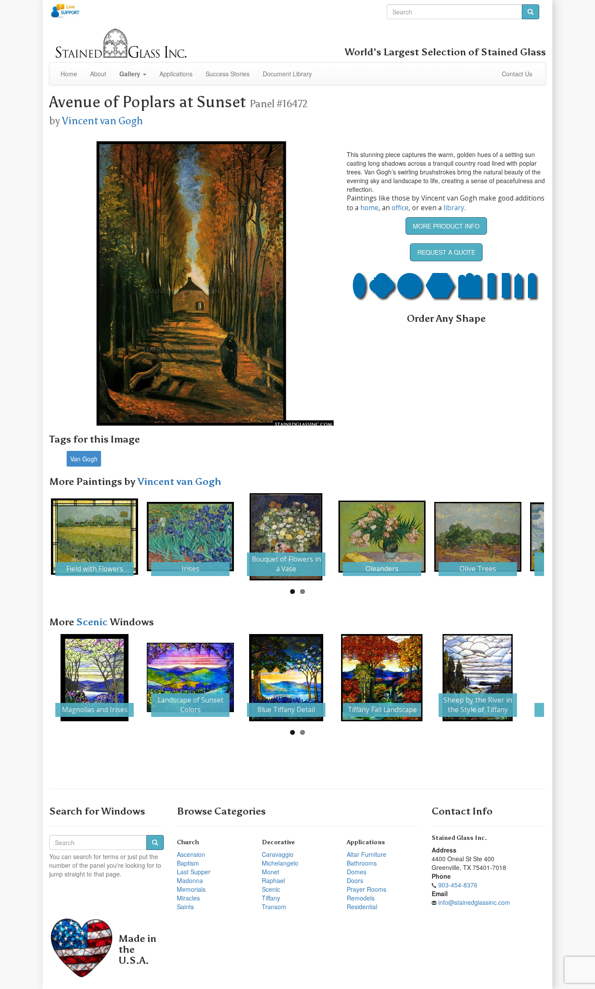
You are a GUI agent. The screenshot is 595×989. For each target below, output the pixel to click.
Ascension (191, 854)
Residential (362, 906)
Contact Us (517, 73)
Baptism (188, 863)
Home (69, 73)
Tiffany (271, 898)
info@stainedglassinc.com (474, 902)
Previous (38, 537)
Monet (270, 871)
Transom (274, 906)
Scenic (93, 622)
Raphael (273, 880)
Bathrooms (362, 863)
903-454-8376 (457, 884)
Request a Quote (446, 252)
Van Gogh (84, 458)
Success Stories (228, 73)
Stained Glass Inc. (459, 838)
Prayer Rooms (366, 889)
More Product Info (446, 226)
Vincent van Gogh (102, 121)
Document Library (287, 73)
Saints (185, 906)
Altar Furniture (366, 854)
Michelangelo (280, 863)
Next (557, 537)
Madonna (190, 880)
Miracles (188, 898)
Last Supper (193, 871)
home (369, 207)
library (453, 207)
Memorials (191, 889)
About (98, 73)
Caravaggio (278, 854)
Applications (176, 73)
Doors (355, 880)
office (400, 207)
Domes (356, 871)
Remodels (361, 898)
